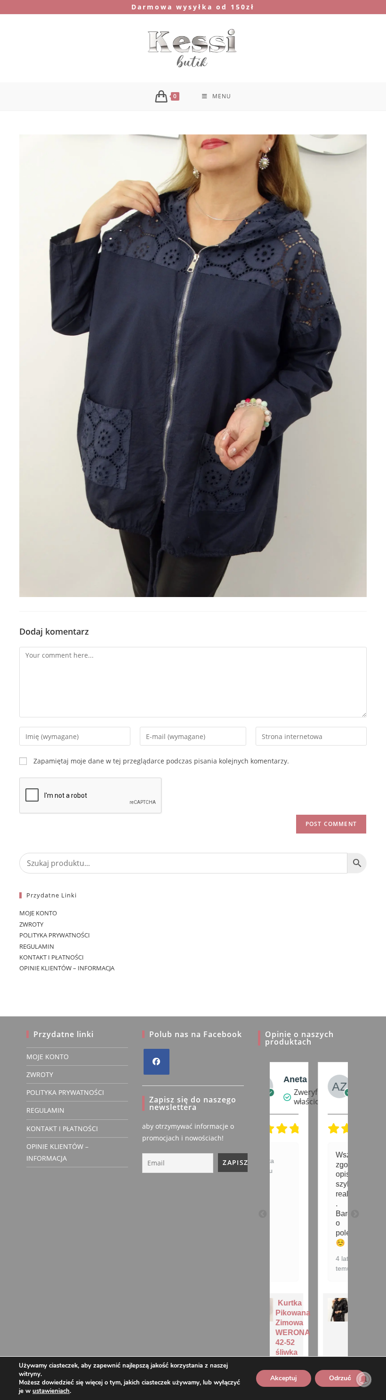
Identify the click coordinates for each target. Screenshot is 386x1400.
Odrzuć (340, 1378)
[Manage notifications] (363, 1379)
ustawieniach (51, 1391)
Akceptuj (283, 1378)
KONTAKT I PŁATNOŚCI (51, 957)
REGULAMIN (36, 946)
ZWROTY (31, 924)
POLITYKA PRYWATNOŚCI (54, 935)
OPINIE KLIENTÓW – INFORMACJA (66, 968)
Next (355, 1214)
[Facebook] (156, 1062)
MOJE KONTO (38, 913)
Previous (262, 1214)
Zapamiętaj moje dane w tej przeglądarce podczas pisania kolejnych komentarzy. (161, 760)
